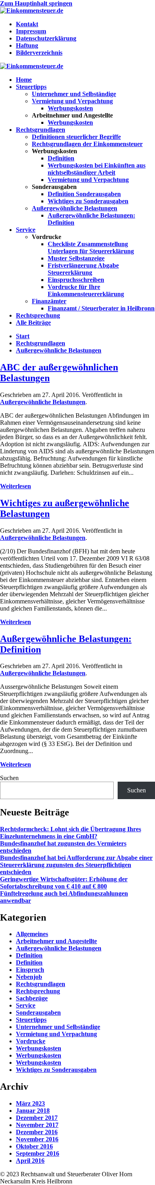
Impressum (31, 31)
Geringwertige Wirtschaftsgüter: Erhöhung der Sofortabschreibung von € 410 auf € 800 (64, 883)
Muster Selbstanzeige (76, 258)
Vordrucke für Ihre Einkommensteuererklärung (86, 290)
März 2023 (30, 1103)
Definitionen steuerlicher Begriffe (76, 136)
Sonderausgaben (38, 1012)
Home (24, 79)
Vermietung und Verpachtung (72, 101)
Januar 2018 (33, 1110)
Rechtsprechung (38, 315)
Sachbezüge (32, 998)
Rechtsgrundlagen (40, 129)
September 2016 (37, 1153)
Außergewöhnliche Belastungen (74, 208)
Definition (61, 158)
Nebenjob (29, 976)
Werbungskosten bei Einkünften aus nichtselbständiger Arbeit (96, 169)
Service (25, 229)
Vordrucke (30, 1041)
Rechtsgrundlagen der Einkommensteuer (87, 144)
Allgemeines (32, 934)
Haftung (27, 45)
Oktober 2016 (34, 1146)
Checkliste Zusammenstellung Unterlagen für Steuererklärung (91, 247)
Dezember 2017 (37, 1117)
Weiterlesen (15, 486)
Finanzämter (49, 301)
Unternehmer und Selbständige (74, 94)
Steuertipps (31, 86)
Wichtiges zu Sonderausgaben (88, 201)
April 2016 (30, 1160)
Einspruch (30, 969)
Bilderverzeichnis (39, 52)
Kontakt (27, 24)
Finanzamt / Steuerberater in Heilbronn (101, 308)
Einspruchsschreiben (76, 279)
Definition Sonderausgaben (84, 194)
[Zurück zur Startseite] (31, 10)
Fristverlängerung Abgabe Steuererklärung (83, 269)
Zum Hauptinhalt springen (36, 3)
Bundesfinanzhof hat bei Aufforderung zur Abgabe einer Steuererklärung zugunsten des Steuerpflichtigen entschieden (76, 864)
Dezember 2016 (37, 1132)
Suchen (9, 778)
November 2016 (37, 1139)
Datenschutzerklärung (46, 38)
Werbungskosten (70, 108)
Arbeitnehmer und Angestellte (56, 941)
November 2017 (37, 1124)
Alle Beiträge (33, 322)
